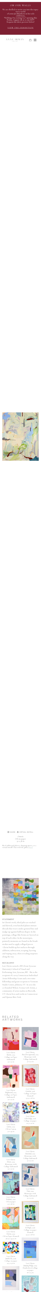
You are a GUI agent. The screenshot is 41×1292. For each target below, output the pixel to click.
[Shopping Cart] (30, 40)
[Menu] (35, 40)
